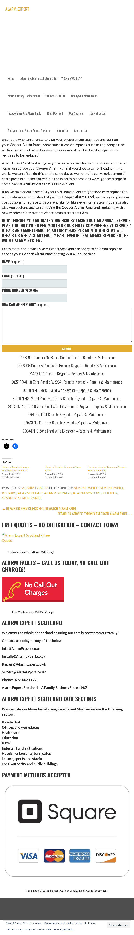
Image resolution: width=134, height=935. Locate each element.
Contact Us (80, 130)
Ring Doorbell (55, 113)
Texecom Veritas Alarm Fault (24, 113)
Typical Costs (97, 113)
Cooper (110, 493)
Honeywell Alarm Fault (84, 95)
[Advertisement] (67, 43)
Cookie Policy (68, 929)
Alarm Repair (30, 493)
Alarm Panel (85, 488)
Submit (67, 349)
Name (12, 261)
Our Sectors (76, 113)
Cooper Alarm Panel (22, 498)
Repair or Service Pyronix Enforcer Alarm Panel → (95, 513)
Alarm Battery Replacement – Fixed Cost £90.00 (36, 95)
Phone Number (20, 290)
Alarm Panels (35, 488)
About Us (62, 130)
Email (13, 276)
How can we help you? (25, 304)
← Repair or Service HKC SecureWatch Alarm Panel (39, 508)
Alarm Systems (87, 493)
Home (11, 78)
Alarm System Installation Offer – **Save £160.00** (51, 78)
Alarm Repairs (57, 493)
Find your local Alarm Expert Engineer (29, 130)
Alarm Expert (17, 9)
